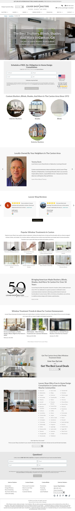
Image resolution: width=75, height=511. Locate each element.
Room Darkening (9, 489)
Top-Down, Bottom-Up (11, 491)
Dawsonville (43, 429)
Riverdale (64, 415)
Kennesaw (53, 422)
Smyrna (63, 424)
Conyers (42, 417)
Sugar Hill (64, 429)
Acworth (42, 390)
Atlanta (42, 399)
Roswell (63, 420)
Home (5, 15)
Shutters (4, 12)
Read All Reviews (37, 220)
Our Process (25, 489)
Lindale (52, 433)
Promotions (43, 486)
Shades (15, 12)
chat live (31, 457)
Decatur (42, 431)
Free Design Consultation (52, 1)
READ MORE (35, 299)
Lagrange (53, 426)
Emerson (53, 395)
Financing (49, 12)
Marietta (64, 393)
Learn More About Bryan (38, 183)
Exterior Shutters (37, 142)
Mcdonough (65, 395)
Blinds (25, 12)
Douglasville (43, 433)
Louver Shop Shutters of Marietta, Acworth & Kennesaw (52, 162)
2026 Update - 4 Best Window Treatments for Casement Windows (37, 332)
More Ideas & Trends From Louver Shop (37, 341)
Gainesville (53, 408)
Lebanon (53, 431)
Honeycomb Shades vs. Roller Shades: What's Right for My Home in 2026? (14, 333)
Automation (8, 486)
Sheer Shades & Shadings (46, 265)
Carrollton (42, 413)
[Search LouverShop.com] (59, 369)
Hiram (52, 413)
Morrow (64, 399)
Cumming (42, 422)
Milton (63, 397)
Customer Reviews (27, 491)
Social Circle (65, 426)
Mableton (53, 436)
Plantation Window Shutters (11, 251)
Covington (42, 420)
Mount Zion (65, 404)
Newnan (64, 406)
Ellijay (52, 393)
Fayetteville (54, 397)
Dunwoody (42, 436)
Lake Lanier (53, 429)
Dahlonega (42, 424)
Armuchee (42, 397)
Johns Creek (54, 417)
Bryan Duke (36, 160)
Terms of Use (32, 502)
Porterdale (64, 413)
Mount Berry (65, 402)
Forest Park (53, 406)
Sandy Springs (65, 422)
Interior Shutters (15, 119)
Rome (63, 417)
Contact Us (43, 489)
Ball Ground (43, 404)
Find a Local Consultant (28, 486)
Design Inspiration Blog (7, 6)
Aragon (41, 395)
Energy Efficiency (9, 487)
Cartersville (43, 415)
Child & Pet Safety (9, 493)
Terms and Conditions (20, 84)
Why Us (59, 12)
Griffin (52, 410)
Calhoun (42, 410)
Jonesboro (53, 420)
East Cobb (53, 390)
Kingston (53, 424)
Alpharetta (42, 393)
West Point (64, 431)
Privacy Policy (29, 84)
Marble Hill (64, 390)
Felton (52, 399)
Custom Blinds (45, 482)
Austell (41, 402)
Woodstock (64, 433)
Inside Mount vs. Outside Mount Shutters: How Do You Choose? (59, 332)
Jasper (52, 415)
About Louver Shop (27, 487)
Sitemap (44, 502)
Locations (11, 15)
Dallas (41, 426)
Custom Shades (29, 482)
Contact (69, 12)
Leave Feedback (44, 491)
